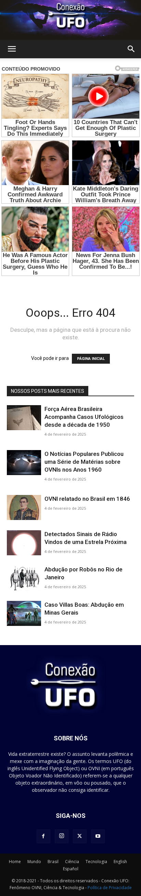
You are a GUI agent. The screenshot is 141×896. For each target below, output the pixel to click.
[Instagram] (61, 836)
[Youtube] (98, 836)
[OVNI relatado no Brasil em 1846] (24, 507)
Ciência (72, 861)
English (120, 861)
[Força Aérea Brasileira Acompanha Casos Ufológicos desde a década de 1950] (24, 417)
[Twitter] (80, 836)
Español (70, 869)
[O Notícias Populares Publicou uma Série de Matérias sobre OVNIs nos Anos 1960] (24, 462)
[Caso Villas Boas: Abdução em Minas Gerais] (24, 613)
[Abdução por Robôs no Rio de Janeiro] (24, 578)
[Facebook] (43, 836)
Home (15, 861)
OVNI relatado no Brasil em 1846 (87, 498)
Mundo (34, 861)
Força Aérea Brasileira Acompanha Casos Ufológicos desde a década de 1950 (84, 416)
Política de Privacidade (110, 888)
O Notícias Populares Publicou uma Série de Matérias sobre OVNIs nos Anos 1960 (84, 461)
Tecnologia (96, 861)
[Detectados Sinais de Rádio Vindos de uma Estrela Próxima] (24, 542)
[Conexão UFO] (70, 20)
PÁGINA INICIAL (91, 358)
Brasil (53, 861)
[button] (12, 49)
